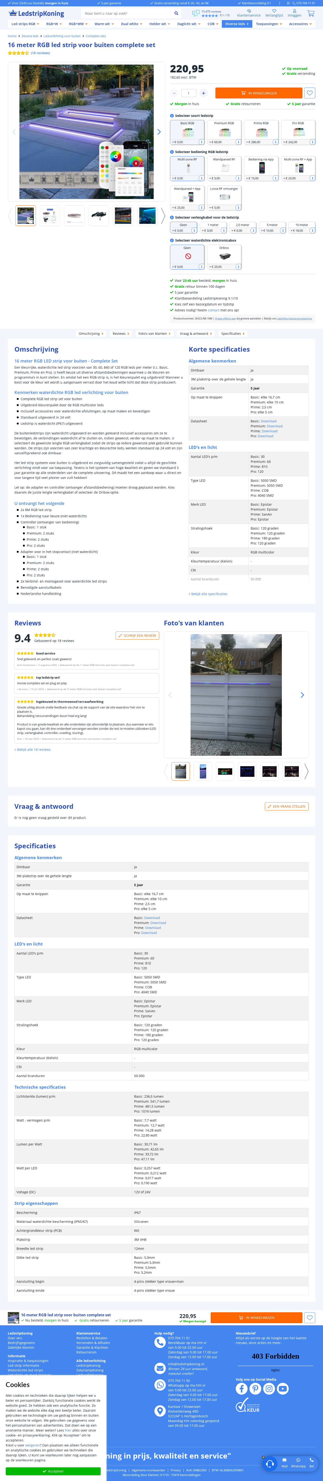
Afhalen (104, 1342)
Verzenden (84, 1342)
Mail (285, 1466)
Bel (312, 1466)
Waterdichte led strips (25, 1370)
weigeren (32, 1445)
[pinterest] (255, 1389)
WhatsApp (298, 1466)
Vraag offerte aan (225, 318)
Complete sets (96, 36)
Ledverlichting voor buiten (62, 36)
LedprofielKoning (89, 1375)
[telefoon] (160, 1342)
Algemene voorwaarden (148, 1470)
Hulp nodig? (164, 1333)
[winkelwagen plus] (203, 93)
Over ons (15, 1338)
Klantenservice (249, 15)
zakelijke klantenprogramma (294, 318)
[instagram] (269, 1389)
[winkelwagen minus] (174, 93)
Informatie (16, 1356)
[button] (157, 131)
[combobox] (126, 13)
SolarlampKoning (90, 1370)
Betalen (101, 1338)
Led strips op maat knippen (29, 1375)
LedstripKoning (20, 1333)
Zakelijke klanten (21, 1347)
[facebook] (242, 1389)
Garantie (83, 1347)
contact (213, 310)
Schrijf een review (140, 635)
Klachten (101, 1347)
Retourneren (86, 1352)
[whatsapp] (289, 3)
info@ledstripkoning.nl (186, 1364)
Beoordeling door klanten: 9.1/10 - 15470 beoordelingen (162, 1475)
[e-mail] (160, 1368)
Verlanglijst (274, 15)
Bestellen (83, 1338)
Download (269, 421)
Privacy (176, 1470)
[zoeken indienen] (176, 13)
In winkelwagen (262, 93)
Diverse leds (30, 36)
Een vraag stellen (289, 806)
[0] (310, 13)
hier (68, 1430)
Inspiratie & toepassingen (28, 1360)
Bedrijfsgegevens (21, 1342)
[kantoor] (160, 1411)
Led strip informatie (23, 1365)
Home (12, 36)
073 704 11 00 (179, 1380)
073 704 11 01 (179, 1338)
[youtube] (283, 1389)
